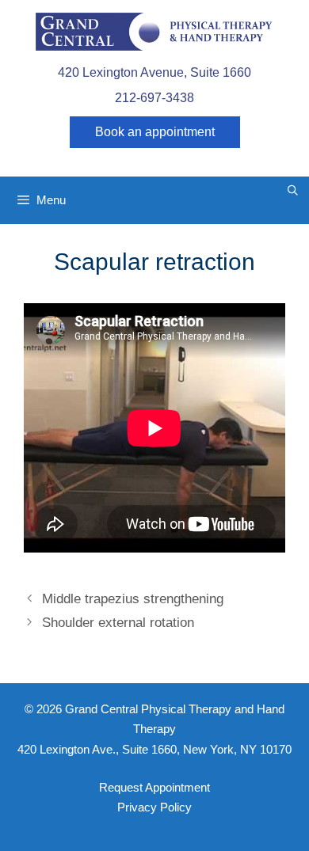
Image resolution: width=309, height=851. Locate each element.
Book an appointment (155, 132)
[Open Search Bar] (293, 191)
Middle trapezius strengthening (132, 598)
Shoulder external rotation (118, 622)
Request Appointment (154, 787)
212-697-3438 (154, 97)
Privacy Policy (154, 807)
